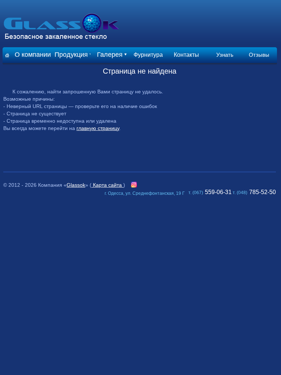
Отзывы (259, 55)
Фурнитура (148, 55)
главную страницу (97, 128)
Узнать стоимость (225, 57)
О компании (33, 54)
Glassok (76, 185)
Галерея (110, 54)
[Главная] (7, 55)
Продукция (71, 54)
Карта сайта (107, 185)
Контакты (186, 55)
